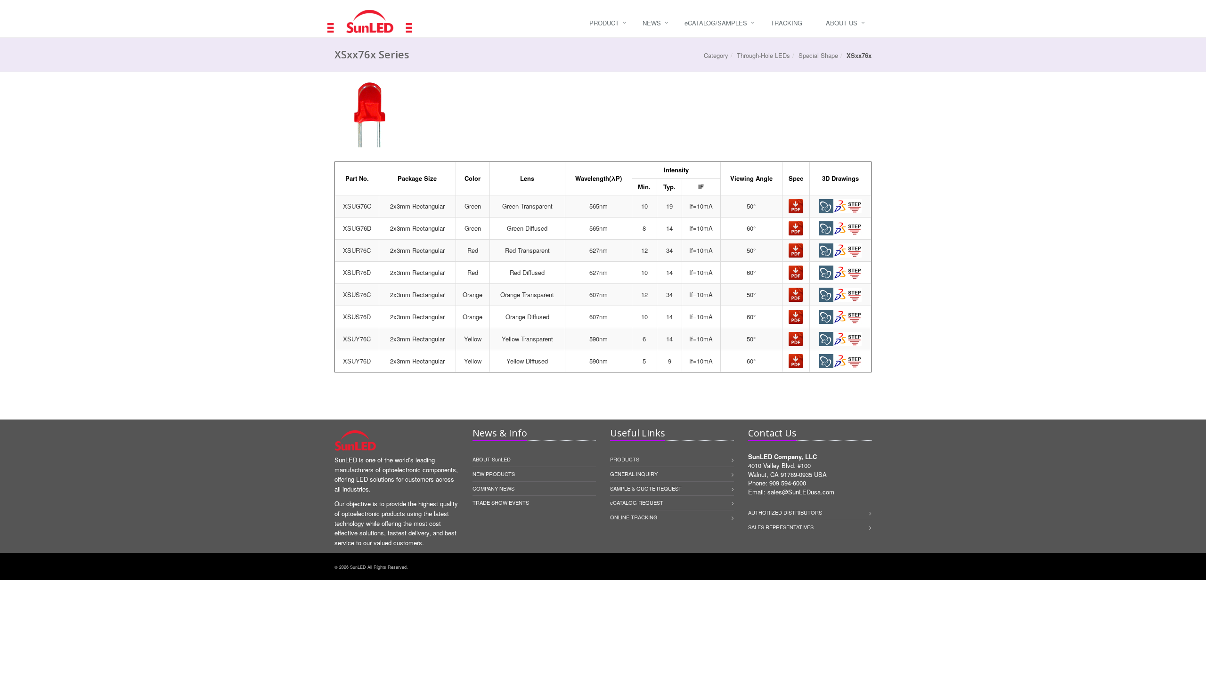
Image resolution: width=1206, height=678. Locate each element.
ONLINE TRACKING (634, 517)
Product (604, 22)
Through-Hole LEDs (763, 55)
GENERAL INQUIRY (634, 473)
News (652, 22)
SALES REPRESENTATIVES (781, 527)
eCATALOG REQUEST (636, 502)
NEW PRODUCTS (494, 473)
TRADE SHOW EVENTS (501, 502)
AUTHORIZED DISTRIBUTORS (785, 512)
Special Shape (818, 55)
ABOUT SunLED (492, 459)
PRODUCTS (624, 459)
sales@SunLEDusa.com (800, 491)
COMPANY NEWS (493, 488)
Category (716, 55)
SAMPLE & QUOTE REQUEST (646, 488)
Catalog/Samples (715, 22)
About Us (841, 22)
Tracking (786, 22)
